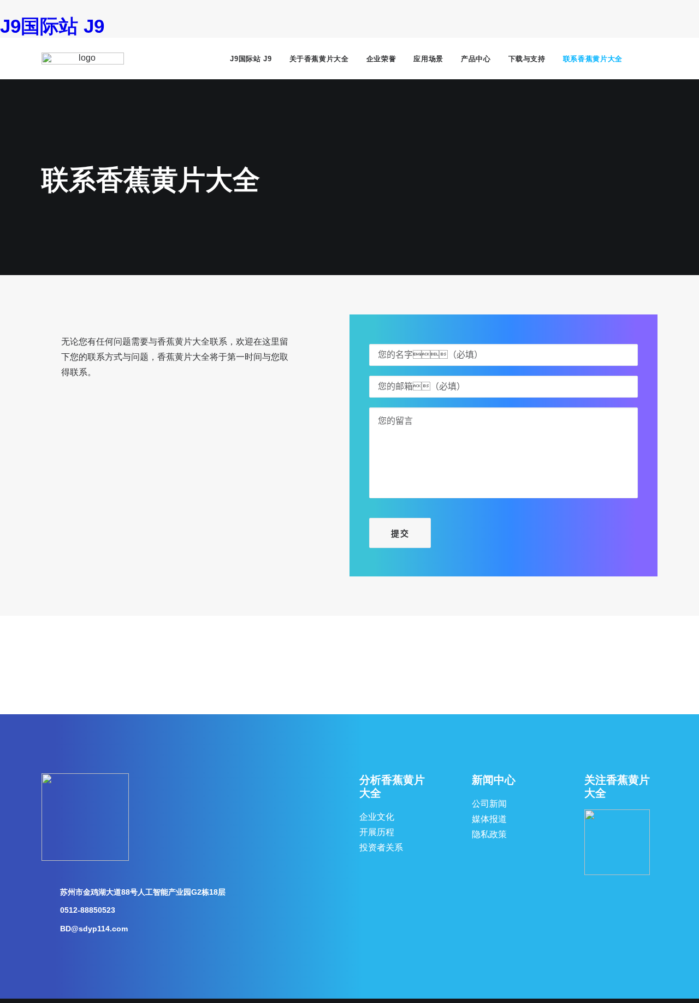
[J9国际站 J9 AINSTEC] (83, 59)
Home (63, 145)
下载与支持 (527, 59)
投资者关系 (381, 847)
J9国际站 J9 (52, 26)
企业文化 (376, 816)
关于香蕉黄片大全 (319, 59)
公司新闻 (489, 803)
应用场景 (428, 59)
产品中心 (476, 59)
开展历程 (376, 832)
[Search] (652, 58)
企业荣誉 (381, 59)
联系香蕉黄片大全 (593, 59)
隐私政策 (489, 834)
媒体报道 (489, 819)
